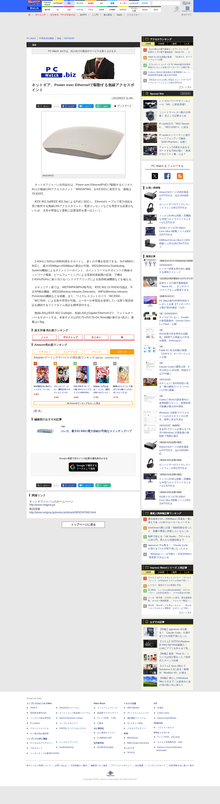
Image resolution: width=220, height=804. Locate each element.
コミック (122, 351)
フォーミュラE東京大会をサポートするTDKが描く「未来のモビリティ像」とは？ (174, 150)
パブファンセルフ (165, 727)
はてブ (88, 106)
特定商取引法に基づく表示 (181, 765)
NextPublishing (66, 747)
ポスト (46, 106)
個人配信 (108, 15)
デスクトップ (70, 337)
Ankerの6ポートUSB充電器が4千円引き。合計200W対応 (174, 195)
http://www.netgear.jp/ (42, 504)
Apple (119, 15)
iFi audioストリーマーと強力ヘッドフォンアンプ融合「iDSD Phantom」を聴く (174, 138)
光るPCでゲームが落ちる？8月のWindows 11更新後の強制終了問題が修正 (174, 432)
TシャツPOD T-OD (106, 718)
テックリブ (129, 748)
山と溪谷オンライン (106, 732)
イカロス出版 (130, 703)
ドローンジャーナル (39, 728)
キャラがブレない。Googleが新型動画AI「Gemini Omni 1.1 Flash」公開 (174, 320)
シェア (71, 106)
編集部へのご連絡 (99, 765)
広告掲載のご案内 (79, 765)
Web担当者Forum (38, 713)
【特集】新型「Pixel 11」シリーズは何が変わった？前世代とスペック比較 (174, 657)
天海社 (160, 708)
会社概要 (139, 765)
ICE (155, 703)
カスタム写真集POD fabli (169, 742)
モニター (96, 337)
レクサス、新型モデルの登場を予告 (164, 585)
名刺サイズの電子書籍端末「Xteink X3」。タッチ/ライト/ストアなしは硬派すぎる (174, 286)
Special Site (157, 93)
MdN (126, 733)
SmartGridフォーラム (69, 708)
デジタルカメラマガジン (41, 743)
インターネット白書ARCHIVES (44, 753)
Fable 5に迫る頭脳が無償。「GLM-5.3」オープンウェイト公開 (174, 353)
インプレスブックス (68, 742)
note (105, 106)
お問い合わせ (61, 765)
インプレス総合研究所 (40, 718)
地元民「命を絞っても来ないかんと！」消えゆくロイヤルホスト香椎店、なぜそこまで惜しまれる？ (169, 608)
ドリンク (96, 351)
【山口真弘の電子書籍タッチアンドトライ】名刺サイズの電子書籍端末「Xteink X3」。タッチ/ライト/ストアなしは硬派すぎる (170, 52)
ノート (44, 337)
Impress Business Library (71, 718)
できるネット (36, 748)
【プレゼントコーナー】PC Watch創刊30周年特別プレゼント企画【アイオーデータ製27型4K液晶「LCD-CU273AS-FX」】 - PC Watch (170, 67)
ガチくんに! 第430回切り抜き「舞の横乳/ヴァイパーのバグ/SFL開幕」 (174, 386)
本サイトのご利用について (38, 765)
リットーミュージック (107, 708)
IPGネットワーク (162, 732)
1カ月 (187, 44)
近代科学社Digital (105, 747)
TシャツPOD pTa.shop (168, 737)
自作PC (83, 15)
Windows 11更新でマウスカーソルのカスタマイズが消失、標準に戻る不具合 (174, 416)
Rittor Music (100, 703)
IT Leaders (35, 723)
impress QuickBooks (166, 718)
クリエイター (133, 15)
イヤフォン (45, 351)
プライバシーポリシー (121, 765)
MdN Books (132, 738)
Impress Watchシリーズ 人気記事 (168, 567)
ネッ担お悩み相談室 (39, 733)
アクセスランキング (161, 39)
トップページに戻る (83, 524)
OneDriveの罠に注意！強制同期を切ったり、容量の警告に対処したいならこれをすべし (170, 531)
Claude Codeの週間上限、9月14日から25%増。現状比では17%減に (175, 370)
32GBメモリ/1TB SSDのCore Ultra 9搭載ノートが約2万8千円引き (175, 231)
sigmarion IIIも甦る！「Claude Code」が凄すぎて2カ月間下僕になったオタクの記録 (169, 548)
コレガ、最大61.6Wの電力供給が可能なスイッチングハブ (96, 431)
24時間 (161, 44)
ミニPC (95, 15)
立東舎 (100, 723)
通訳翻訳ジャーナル (136, 718)
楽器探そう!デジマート (107, 713)
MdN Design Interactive (138, 743)
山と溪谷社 (99, 728)
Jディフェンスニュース (138, 713)
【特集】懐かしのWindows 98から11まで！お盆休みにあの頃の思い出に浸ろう (175, 681)
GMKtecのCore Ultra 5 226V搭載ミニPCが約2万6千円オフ (174, 243)
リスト (56, 106)
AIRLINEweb (133, 708)
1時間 (148, 44)
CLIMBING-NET (104, 738)
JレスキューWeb (135, 723)
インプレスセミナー (68, 723)
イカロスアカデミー (136, 728)
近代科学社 (99, 743)
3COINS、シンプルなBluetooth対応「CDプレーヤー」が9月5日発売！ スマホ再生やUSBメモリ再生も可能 (170, 593)
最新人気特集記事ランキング (165, 513)
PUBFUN (158, 723)
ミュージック (70, 351)
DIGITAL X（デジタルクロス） (73, 728)
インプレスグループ (156, 765)
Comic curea (163, 713)
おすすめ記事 (157, 622)
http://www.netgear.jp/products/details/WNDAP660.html (62, 512)
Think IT (33, 708)
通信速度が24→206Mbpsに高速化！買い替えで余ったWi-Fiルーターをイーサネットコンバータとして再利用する (170, 522)
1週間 (174, 44)
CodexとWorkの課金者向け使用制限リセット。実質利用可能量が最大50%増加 (174, 403)
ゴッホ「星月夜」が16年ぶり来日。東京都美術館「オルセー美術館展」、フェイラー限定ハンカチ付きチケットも (170, 601)
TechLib (131, 752)
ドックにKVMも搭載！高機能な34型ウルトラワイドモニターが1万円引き (175, 219)
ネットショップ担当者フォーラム (74, 713)
